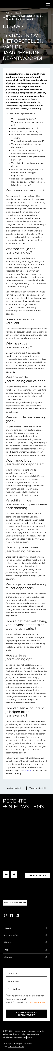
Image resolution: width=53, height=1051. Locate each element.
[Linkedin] (17, 915)
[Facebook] (11, 915)
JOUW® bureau (16, 1046)
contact (27, 770)
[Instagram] (6, 915)
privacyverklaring (36, 1002)
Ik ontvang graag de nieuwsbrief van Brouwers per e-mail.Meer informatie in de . (25, 999)
